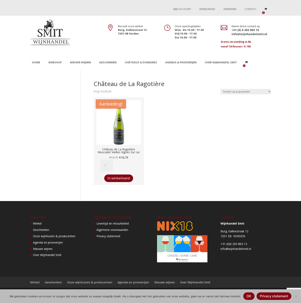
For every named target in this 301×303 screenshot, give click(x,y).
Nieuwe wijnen (80, 62)
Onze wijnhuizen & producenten (54, 236)
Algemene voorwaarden (112, 230)
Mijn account (182, 9)
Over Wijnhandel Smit (221, 62)
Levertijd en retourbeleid (112, 223)
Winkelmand (207, 9)
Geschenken (108, 62)
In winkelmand (119, 178)
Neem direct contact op (246, 26)
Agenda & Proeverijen (181, 62)
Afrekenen (229, 9)
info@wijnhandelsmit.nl (236, 249)
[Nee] (296, 296)
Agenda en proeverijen (48, 242)
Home (36, 62)
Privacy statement (108, 236)
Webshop (55, 62)
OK (249, 296)
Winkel (37, 223)
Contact (250, 9)
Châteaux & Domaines (141, 62)
